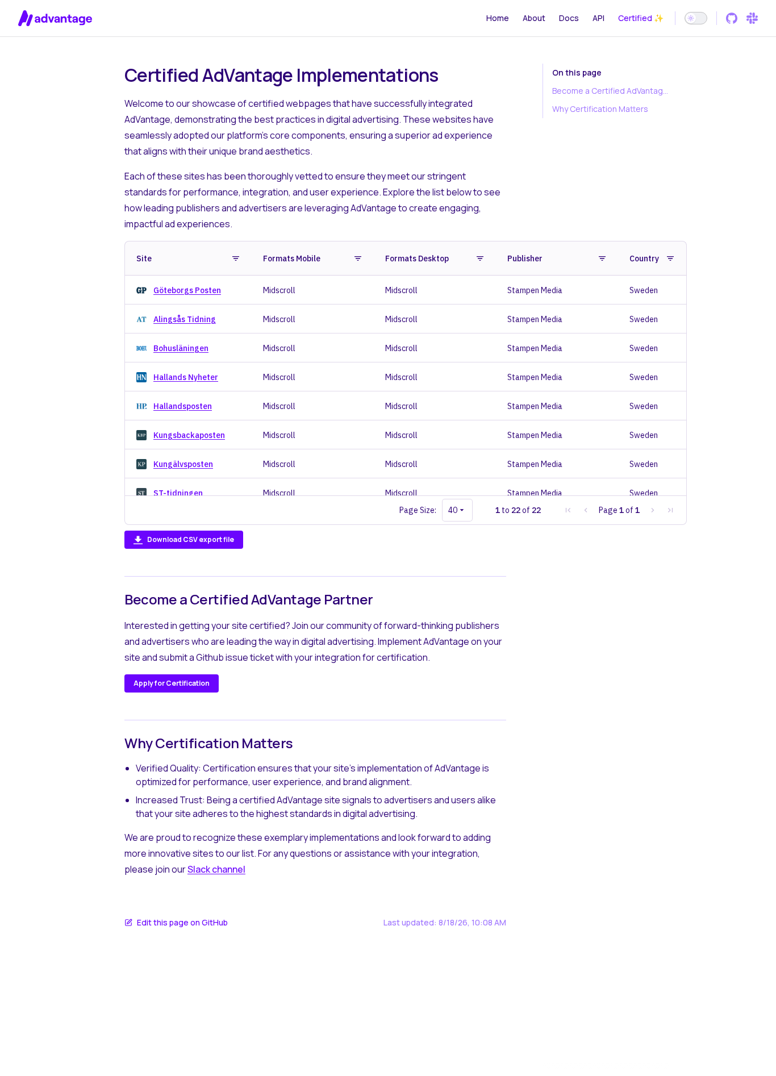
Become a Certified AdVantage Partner (611, 90)
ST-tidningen (178, 493)
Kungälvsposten (183, 464)
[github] (731, 18)
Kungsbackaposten (189, 435)
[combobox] (457, 510)
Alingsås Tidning (184, 319)
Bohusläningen (180, 348)
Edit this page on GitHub (182, 922)
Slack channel (216, 869)
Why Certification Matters (600, 108)
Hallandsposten (182, 406)
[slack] (752, 18)
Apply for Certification (171, 683)
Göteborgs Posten (187, 290)
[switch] (696, 18)
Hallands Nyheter (185, 377)
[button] (670, 510)
